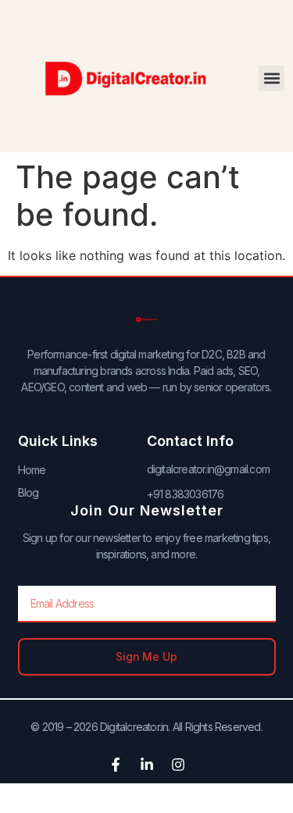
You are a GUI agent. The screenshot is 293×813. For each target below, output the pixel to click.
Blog (28, 492)
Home (32, 469)
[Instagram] (178, 765)
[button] (271, 78)
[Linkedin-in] (147, 765)
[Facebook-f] (116, 765)
